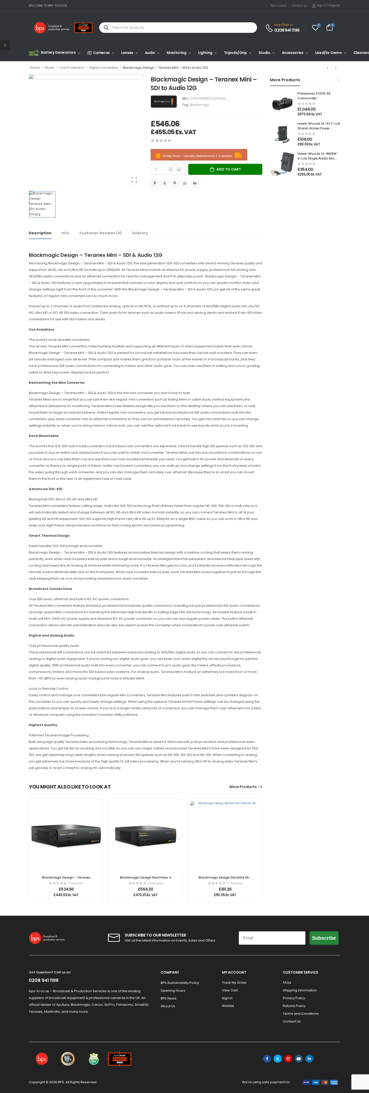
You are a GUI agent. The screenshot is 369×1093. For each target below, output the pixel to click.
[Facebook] (155, 183)
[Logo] (52, 28)
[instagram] (288, 1059)
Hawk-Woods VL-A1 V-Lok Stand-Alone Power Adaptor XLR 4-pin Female (318, 130)
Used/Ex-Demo (328, 52)
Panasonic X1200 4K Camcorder (314, 95)
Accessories (292, 52)
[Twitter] (165, 183)
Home (35, 67)
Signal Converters (103, 67)
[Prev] (327, 67)
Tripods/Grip (235, 52)
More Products (243, 786)
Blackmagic (199, 104)
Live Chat (281, 24)
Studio (264, 52)
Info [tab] (65, 233)
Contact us (299, 5)
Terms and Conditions (301, 1013)
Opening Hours (173, 990)
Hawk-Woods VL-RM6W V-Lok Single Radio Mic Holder (317, 158)
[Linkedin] (195, 183)
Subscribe (324, 938)
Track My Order (234, 982)
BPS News (168, 998)
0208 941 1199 (286, 30)
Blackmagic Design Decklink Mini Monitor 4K (225, 879)
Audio (150, 52)
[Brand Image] (164, 101)
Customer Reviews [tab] (100, 233)
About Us (168, 1006)
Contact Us (292, 1021)
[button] (5, 45)
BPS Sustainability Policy (180, 982)
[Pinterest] (175, 183)
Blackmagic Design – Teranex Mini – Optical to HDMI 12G (66, 879)
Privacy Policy (294, 998)
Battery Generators (58, 52)
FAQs (287, 982)
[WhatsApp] (185, 183)
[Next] (336, 67)
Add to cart (228, 169)
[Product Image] (86, 131)
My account (279, 5)
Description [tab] (40, 233)
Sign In (227, 998)
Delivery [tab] (140, 233)
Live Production (72, 67)
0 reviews (75, 883)
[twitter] (278, 1059)
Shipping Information (300, 990)
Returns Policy (294, 1005)
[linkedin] (309, 1059)
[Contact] (270, 28)
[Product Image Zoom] (134, 180)
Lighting (205, 52)
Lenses (127, 52)
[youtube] (299, 1059)
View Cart (230, 990)
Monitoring (177, 52)
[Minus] (171, 169)
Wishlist (228, 1005)
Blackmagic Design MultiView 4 (145, 877)
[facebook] (267, 1059)
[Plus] (179, 169)
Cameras (101, 52)
